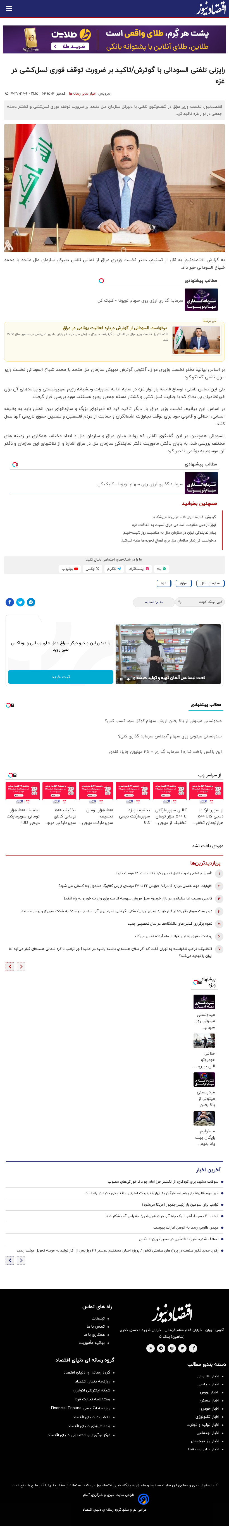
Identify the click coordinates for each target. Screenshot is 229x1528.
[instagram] (171, 1348)
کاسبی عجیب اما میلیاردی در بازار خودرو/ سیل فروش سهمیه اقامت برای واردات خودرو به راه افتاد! (138, 898)
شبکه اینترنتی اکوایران (91, 1390)
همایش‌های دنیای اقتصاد (89, 1426)
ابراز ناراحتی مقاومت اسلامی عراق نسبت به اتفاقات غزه (174, 525)
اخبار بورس (209, 1392)
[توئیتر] (20, 602)
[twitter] (182, 1348)
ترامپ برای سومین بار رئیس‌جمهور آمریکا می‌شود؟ (180, 1204)
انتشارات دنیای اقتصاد (91, 1417)
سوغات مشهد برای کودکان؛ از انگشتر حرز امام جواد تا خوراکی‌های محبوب (163, 1181)
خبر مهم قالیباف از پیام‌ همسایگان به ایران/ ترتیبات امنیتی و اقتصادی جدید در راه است (151, 1193)
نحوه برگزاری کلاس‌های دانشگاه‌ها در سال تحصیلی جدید (170, 923)
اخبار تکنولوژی (207, 1416)
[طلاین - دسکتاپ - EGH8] (114, 39)
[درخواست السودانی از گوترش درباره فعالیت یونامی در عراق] (196, 340)
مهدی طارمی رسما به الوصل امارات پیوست (185, 1227)
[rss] (150, 1348)
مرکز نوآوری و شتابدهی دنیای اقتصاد (79, 1435)
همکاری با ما (94, 1334)
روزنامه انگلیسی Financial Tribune (80, 1408)
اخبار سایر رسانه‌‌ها (203, 1449)
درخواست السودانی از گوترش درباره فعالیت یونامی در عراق (115, 328)
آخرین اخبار (208, 1169)
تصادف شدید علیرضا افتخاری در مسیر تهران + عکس (178, 1239)
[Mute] (129, 679)
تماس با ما (96, 1326)
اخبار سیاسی (208, 1384)
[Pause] (121, 679)
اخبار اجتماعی (208, 1433)
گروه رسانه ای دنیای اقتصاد (87, 1372)
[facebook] (194, 1348)
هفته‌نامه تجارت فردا (92, 1399)
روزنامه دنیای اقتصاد (92, 1381)
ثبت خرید (61, 677)
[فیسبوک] (10, 602)
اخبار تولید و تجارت (203, 1425)
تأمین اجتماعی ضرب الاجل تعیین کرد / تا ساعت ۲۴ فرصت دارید (164, 873)
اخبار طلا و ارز (208, 1376)
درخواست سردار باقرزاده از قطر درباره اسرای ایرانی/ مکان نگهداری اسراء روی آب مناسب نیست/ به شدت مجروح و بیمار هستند (117, 911)
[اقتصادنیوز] (171, 1313)
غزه (163, 583)
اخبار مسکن (209, 1400)
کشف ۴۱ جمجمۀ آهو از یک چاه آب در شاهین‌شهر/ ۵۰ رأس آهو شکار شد (162, 1216)
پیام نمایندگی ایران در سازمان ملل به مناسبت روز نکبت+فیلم (169, 532)
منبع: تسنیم (154, 602)
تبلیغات (98, 1318)
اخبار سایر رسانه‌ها (82, 93)
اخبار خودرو (210, 1408)
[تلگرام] (31, 602)
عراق (183, 583)
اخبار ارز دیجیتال (205, 1441)
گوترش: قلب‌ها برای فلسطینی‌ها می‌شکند (184, 517)
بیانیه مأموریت (92, 1343)
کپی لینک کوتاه (210, 602)
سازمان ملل (210, 583)
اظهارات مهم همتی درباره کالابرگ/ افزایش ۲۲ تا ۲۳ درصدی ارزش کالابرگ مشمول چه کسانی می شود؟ (135, 886)
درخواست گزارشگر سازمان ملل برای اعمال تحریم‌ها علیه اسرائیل (168, 540)
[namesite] (210, 8)
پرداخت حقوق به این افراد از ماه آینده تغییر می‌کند (173, 936)
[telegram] (161, 1348)
